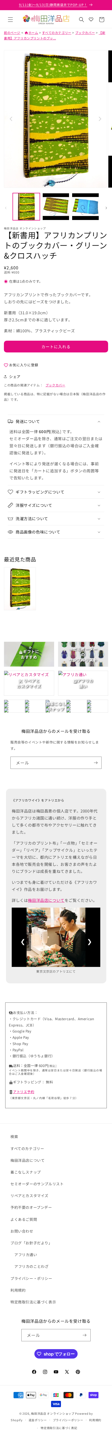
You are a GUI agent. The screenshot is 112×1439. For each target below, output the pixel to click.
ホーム (31, 32)
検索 (14, 1136)
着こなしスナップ (25, 1172)
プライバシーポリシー (68, 1420)
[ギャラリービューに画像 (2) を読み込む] (56, 206)
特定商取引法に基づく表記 (59, 1428)
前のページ (12, 32)
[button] (10, 19)
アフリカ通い (25, 1254)
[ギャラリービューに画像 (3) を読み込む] (85, 206)
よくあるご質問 (23, 1219)
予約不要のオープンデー (31, 1207)
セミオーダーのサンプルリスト (37, 1183)
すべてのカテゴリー (56, 32)
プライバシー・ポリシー (31, 1278)
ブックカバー (85, 32)
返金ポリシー (38, 1420)
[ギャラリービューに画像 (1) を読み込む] (26, 206)
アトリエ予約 (23, 1091)
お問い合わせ (21, 1231)
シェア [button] (15, 376)
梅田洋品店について (46, 900)
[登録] (95, 763)
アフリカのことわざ (31, 1266)
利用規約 (18, 1290)
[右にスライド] (106, 208)
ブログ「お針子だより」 (31, 1242)
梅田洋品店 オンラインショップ (52, 1413)
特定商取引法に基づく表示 (33, 1301)
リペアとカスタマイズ (29, 1195)
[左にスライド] (5, 208)
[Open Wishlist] (91, 19)
